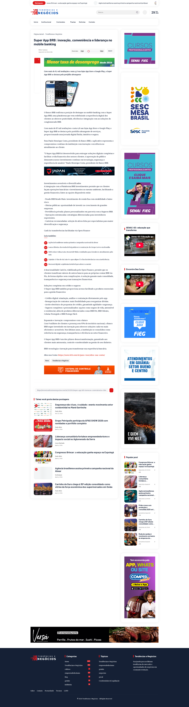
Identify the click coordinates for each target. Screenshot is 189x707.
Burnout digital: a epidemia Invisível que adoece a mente (69, 264)
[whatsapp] (37, 84)
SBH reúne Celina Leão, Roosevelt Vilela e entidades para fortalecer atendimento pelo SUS (80, 253)
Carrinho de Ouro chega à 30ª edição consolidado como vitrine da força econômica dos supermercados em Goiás (111, 3)
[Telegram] (37, 78)
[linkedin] (154, 691)
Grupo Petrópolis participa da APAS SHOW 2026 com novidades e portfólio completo (81, 422)
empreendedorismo (77, 673)
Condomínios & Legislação (109, 681)
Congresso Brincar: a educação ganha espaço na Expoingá (84, 452)
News (47, 361)
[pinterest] (37, 90)
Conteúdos (60, 22)
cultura (77, 669)
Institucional (46, 22)
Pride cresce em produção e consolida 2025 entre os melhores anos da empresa (147, 507)
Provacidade (49, 691)
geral (101, 677)
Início (36, 22)
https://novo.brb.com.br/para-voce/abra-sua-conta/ (81, 355)
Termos (59, 691)
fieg (77, 677)
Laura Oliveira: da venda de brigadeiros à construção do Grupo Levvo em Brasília (79, 247)
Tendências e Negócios (53, 34)
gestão (77, 681)
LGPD (66, 691)
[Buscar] (137, 12)
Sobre (33, 691)
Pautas (73, 22)
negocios (102, 673)
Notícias (82, 22)
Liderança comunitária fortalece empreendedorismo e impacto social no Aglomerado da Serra (82, 438)
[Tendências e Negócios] (44, 14)
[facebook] (37, 66)
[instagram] (150, 691)
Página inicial (39, 34)
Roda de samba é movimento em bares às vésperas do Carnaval (147, 536)
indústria (77, 684)
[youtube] (157, 691)
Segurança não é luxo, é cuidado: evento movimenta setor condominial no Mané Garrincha (84, 406)
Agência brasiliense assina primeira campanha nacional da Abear (73, 243)
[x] (37, 72)
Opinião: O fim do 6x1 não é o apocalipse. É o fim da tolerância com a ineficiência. (78, 259)
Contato (92, 22)
